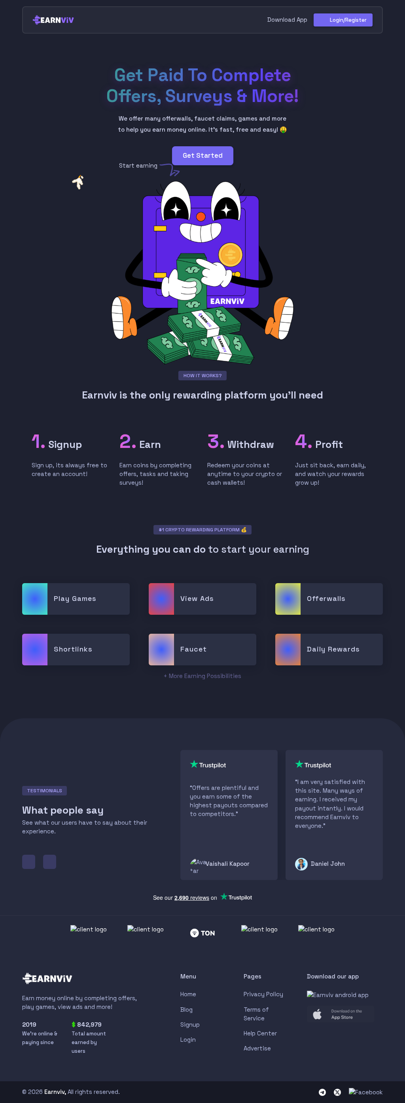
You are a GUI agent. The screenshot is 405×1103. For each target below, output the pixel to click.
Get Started (202, 155)
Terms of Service (256, 1014)
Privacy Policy (263, 994)
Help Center (260, 1033)
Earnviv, (55, 1091)
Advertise (257, 1048)
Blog (186, 1009)
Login (188, 1039)
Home (188, 994)
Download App (286, 19)
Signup (190, 1024)
